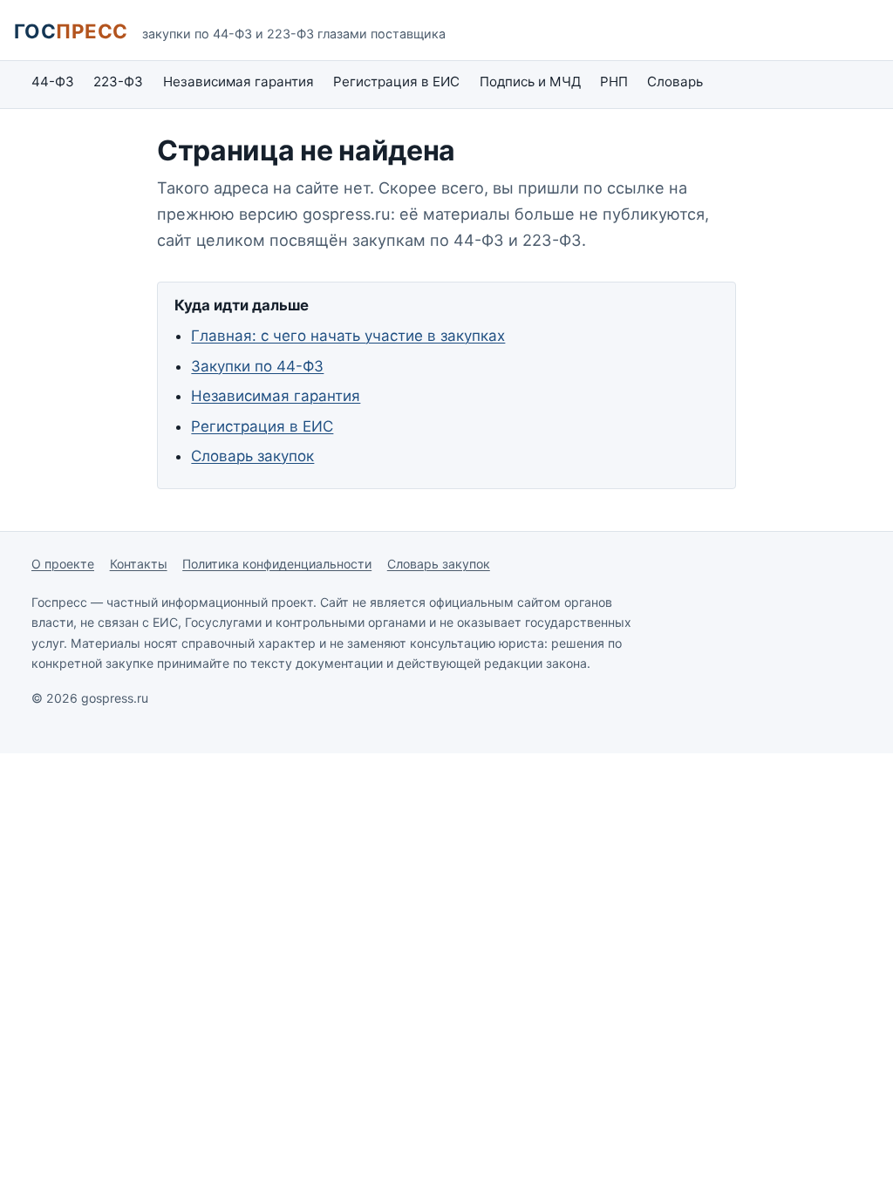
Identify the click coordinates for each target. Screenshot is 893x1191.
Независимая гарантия (238, 81)
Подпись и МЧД (530, 81)
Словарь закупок (252, 456)
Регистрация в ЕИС (396, 81)
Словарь (675, 81)
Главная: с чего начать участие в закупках (348, 335)
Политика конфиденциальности (277, 563)
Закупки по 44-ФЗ (257, 366)
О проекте (62, 563)
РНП (614, 81)
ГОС (71, 31)
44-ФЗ (52, 81)
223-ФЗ (118, 81)
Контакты (138, 563)
